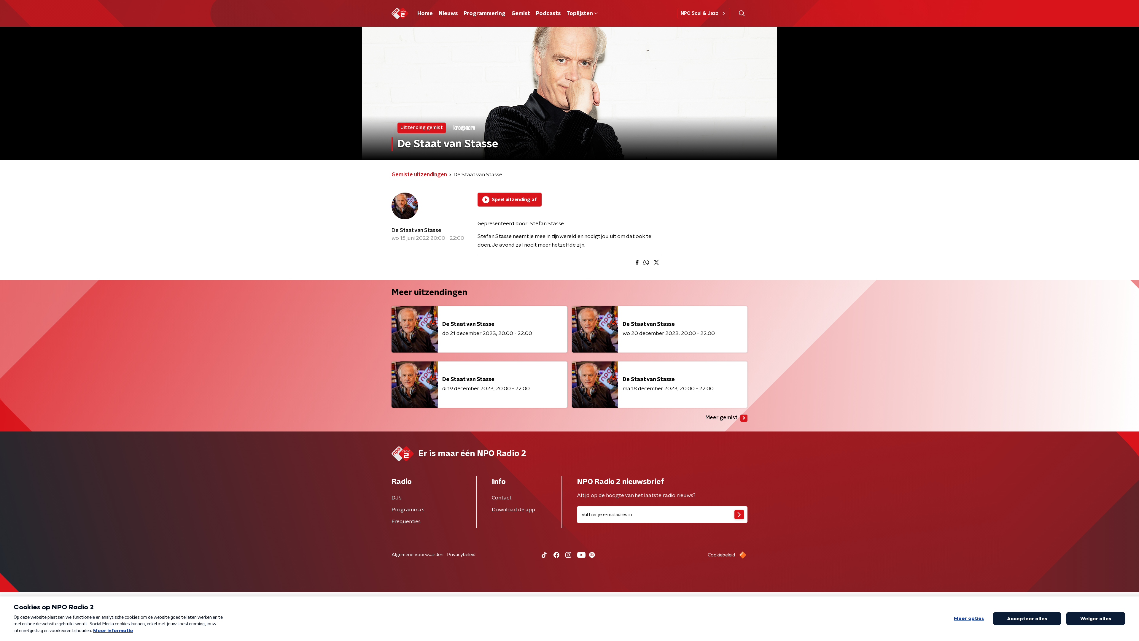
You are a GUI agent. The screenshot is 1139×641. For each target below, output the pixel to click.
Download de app (513, 510)
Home (425, 13)
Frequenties (406, 521)
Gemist (520, 13)
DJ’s (397, 498)
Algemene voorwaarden (417, 554)
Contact (502, 498)
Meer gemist (721, 418)
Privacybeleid (461, 554)
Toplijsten (580, 13)
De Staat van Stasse (416, 230)
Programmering (484, 13)
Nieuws (448, 13)
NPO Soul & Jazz (699, 13)
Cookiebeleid (721, 555)
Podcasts (548, 13)
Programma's (408, 510)
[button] (741, 13)
